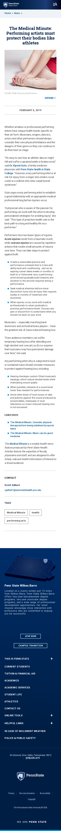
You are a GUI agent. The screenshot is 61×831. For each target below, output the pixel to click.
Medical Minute (18, 443)
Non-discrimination (27, 793)
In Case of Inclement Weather (25, 731)
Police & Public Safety (20, 738)
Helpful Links (14, 723)
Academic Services (17, 687)
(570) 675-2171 (33, 758)
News (17, 13)
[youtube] (38, 625)
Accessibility (45, 793)
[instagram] (23, 625)
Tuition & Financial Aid (20, 673)
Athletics (11, 701)
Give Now (30, 636)
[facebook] (30, 625)
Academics (12, 680)
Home (8, 13)
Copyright (31, 799)
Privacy (11, 793)
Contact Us (12, 708)
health (35, 512)
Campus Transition (30, 645)
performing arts (16, 520)
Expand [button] (49, 98)
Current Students (17, 666)
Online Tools (14, 715)
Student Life (13, 694)
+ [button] (52, 658)
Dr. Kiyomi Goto (18, 165)
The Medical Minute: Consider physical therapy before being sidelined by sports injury (32, 425)
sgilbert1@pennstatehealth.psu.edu (23, 490)
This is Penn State (17, 658)
